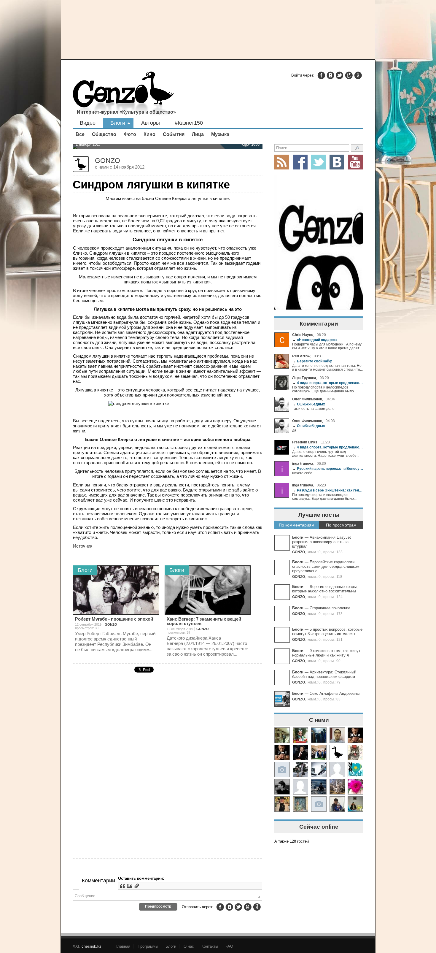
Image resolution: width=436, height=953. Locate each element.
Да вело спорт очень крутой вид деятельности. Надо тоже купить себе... (325, 453)
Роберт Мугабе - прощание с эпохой (114, 619)
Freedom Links (304, 442)
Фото (130, 134)
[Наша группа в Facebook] (300, 162)
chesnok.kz (91, 946)
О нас (189, 946)
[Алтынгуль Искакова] (337, 804)
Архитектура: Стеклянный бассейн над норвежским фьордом (324, 674)
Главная (123, 946)
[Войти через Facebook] (321, 75)
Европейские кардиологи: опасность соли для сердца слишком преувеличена (325, 566)
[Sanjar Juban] (319, 769)
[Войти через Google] (349, 75)
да (294, 430)
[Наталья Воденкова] (337, 787)
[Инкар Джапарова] (300, 769)
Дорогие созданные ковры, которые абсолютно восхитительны (325, 588)
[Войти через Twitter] (339, 75)
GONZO (298, 552)
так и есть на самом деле (313, 408)
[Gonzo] (123, 94)
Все (80, 134)
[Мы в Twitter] (318, 162)
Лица (198, 134)
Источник (82, 545)
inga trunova (302, 463)
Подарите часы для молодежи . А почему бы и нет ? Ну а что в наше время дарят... (327, 346)
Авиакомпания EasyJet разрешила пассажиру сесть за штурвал (321, 541)
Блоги (117, 123)
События (173, 134)
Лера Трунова (304, 378)
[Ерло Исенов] (355, 769)
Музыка (220, 134)
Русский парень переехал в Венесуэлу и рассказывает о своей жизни (327, 468)
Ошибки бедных (308, 404)
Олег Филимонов (307, 399)
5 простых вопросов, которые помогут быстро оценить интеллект (327, 631)
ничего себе (302, 473)
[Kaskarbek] (319, 804)
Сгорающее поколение (330, 608)
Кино (149, 134)
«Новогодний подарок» (315, 340)
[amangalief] (355, 735)
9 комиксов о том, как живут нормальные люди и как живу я (326, 652)
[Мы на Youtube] (355, 162)
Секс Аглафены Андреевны (334, 693)
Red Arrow (301, 356)
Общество (104, 134)
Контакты (209, 946)
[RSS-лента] (281, 162)
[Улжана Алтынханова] (282, 787)
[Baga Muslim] (319, 752)
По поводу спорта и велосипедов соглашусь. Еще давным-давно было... (324, 389)
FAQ (229, 946)
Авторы (150, 123)
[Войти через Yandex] (358, 75)
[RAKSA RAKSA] (337, 752)
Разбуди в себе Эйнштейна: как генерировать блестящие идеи (327, 490)
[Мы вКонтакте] (337, 162)
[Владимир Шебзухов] (282, 804)
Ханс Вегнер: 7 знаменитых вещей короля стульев (204, 621)
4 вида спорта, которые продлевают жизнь (327, 383)
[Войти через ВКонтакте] (330, 75)
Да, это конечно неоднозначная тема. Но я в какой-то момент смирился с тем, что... (327, 367)
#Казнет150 (189, 123)
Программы (148, 946)
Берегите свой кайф (312, 361)
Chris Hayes (302, 335)
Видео (88, 123)
